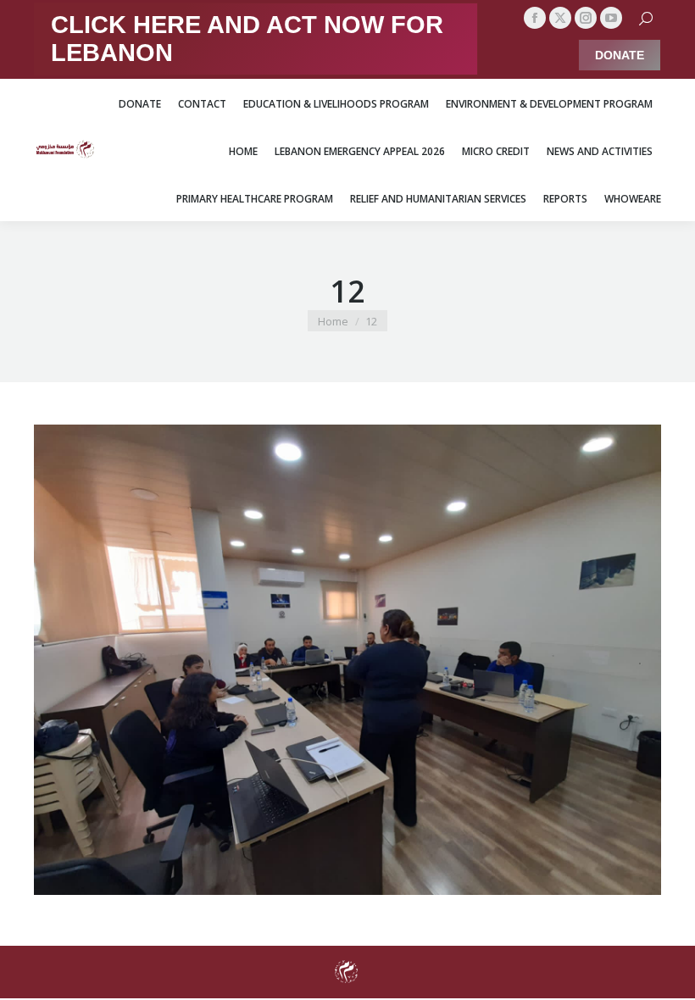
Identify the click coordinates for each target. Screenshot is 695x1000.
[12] (347, 660)
